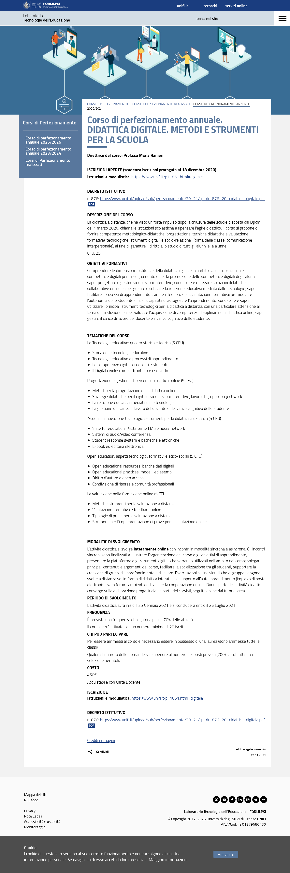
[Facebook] (232, 799)
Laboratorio (46, 18)
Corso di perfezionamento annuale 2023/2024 (48, 151)
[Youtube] (224, 799)
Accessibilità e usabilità (42, 821)
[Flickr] (263, 799)
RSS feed (31, 799)
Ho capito (226, 854)
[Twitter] (216, 799)
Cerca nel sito (207, 18)
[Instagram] (247, 799)
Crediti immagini (101, 740)
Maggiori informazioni (168, 859)
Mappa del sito (35, 794)
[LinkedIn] (240, 799)
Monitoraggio (34, 827)
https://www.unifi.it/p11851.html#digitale (167, 177)
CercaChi (210, 5)
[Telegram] (255, 799)
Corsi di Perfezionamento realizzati (161, 104)
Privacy (30, 810)
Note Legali (33, 816)
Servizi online (236, 5)
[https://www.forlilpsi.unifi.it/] (45, 5)
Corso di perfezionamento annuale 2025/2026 (48, 140)
